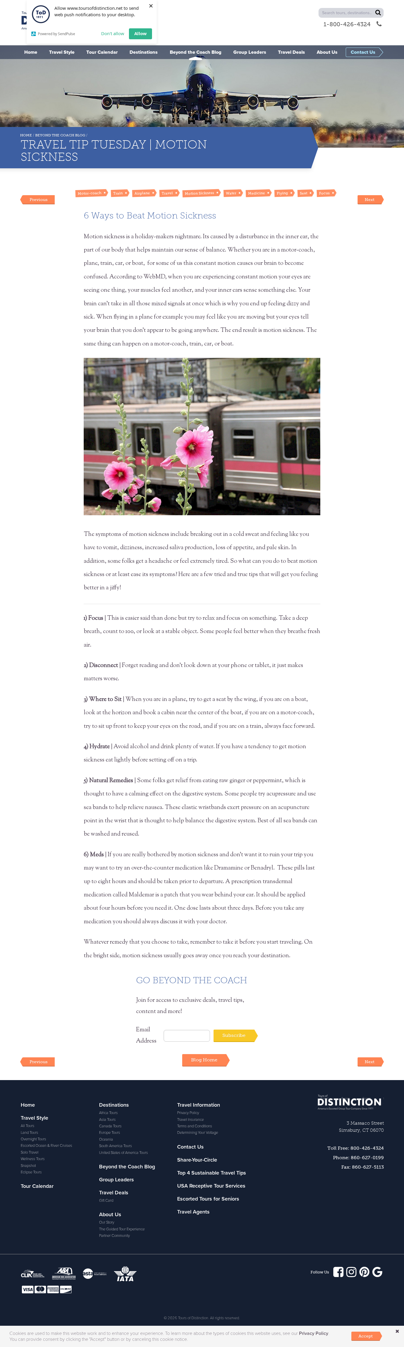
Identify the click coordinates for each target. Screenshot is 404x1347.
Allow (140, 33)
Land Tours (29, 1132)
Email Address (146, 1036)
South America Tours (115, 1146)
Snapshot (28, 1165)
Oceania (106, 1139)
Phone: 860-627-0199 (358, 1157)
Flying (282, 193)
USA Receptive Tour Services (211, 1186)
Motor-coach (89, 193)
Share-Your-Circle (197, 1160)
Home (26, 135)
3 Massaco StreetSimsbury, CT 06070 (361, 1126)
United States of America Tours (123, 1152)
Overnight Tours (33, 1139)
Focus (324, 193)
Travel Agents (193, 1212)
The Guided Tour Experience (122, 1229)
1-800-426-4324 (347, 24)
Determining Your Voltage (197, 1132)
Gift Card (106, 1200)
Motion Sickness (199, 192)
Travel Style (34, 1118)
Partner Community (114, 1235)
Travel (167, 193)
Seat (303, 193)
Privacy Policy (188, 1112)
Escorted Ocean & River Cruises (46, 1145)
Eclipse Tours (31, 1172)
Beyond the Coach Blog (60, 135)
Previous (39, 199)
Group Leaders (116, 1179)
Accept (365, 1336)
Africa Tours (108, 1112)
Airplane (142, 193)
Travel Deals (113, 1192)
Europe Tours (109, 1132)
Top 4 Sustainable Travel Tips (211, 1173)
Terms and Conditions (194, 1126)
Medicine (256, 193)
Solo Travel (29, 1152)
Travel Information (198, 1105)
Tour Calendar (37, 1186)
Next (369, 199)
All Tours (27, 1125)
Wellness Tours (33, 1159)
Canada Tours (110, 1126)
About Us (110, 1214)
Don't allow (112, 33)
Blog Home (204, 1060)
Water (231, 193)
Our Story (106, 1222)
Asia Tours (107, 1119)
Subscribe (233, 1035)
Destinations (114, 1105)
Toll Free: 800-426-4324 (355, 1148)
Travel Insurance (190, 1119)
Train (118, 193)
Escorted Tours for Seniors (208, 1199)
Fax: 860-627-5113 (362, 1167)
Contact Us (190, 1147)
